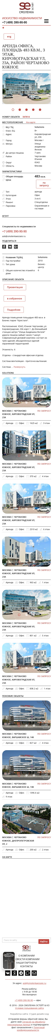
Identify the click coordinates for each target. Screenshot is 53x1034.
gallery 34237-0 (19, 509)
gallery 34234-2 (34, 455)
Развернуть (19, 366)
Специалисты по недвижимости (19, 226)
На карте (30, 122)
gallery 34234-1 (26, 455)
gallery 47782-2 (34, 725)
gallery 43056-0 (19, 775)
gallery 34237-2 (34, 509)
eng (9, 36)
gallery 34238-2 (34, 562)
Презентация (15, 287)
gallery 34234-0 (19, 455)
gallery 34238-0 (19, 562)
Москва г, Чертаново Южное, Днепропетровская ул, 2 (18, 840)
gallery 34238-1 (26, 562)
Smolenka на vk (10, 248)
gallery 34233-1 (26, 402)
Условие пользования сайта (29, 1008)
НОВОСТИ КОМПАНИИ (26, 959)
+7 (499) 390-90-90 (14, 22)
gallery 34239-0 (19, 615)
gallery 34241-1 (26, 668)
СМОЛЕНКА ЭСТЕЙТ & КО (26, 948)
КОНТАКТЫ (26, 966)
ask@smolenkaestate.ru (14, 236)
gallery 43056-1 (26, 775)
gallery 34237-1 (26, 509)
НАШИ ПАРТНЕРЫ (26, 962)
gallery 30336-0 (23, 829)
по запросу (44, 184)
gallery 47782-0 (19, 725)
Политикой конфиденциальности (31, 1029)
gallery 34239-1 (26, 615)
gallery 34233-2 (34, 402)
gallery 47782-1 (26, 725)
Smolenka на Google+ (16, 248)
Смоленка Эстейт (26, 8)
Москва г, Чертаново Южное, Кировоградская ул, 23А (18, 414)
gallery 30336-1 (30, 829)
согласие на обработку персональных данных (26, 1023)
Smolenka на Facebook (4, 248)
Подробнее (13, 309)
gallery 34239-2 (34, 615)
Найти (44, 941)
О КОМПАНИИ (26, 955)
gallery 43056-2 (34, 775)
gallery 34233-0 (19, 402)
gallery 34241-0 (19, 668)
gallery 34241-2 (34, 668)
